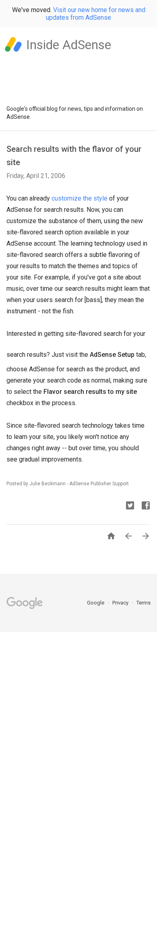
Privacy (121, 603)
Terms (143, 603)
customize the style (79, 198)
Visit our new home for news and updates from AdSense (95, 13)
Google (96, 603)
